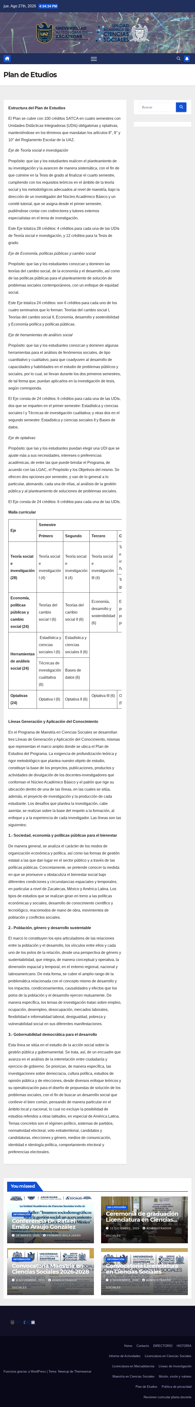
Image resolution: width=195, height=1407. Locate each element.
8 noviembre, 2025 (31, 1280)
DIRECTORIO (162, 1346)
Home (128, 1346)
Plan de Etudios (146, 1386)
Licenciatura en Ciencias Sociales (168, 1356)
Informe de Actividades (125, 1356)
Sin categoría (116, 1207)
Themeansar (82, 1371)
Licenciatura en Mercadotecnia (133, 1366)
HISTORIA (184, 1346)
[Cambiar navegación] (94, 58)
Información (21, 1214)
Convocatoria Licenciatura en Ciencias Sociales (142, 1268)
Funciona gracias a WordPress (25, 1371)
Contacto (142, 1346)
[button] (178, 59)
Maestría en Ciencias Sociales (133, 1376)
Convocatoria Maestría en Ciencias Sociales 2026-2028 (50, 1268)
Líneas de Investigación (175, 1366)
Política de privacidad (176, 1386)
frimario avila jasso (64, 1235)
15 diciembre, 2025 (125, 1228)
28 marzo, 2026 (28, 1235)
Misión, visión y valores (175, 1376)
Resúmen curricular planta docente (167, 1397)
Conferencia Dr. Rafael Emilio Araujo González (43, 1223)
